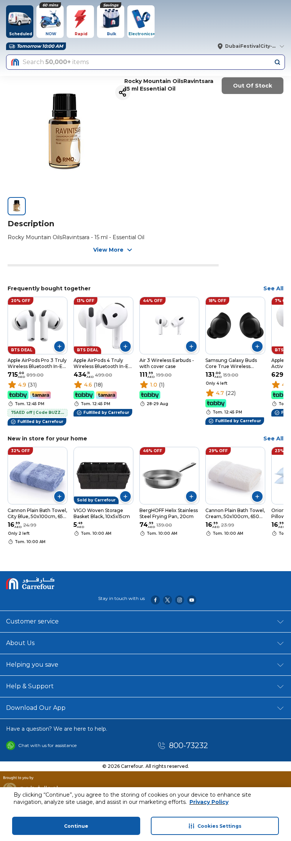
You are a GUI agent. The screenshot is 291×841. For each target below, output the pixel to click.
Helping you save (32, 664)
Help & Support (30, 686)
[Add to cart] (59, 346)
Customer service (32, 621)
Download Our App (36, 707)
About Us (20, 643)
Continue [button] (76, 826)
